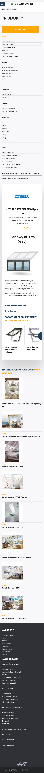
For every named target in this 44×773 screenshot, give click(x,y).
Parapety (6, 103)
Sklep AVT (24, 770)
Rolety (4, 135)
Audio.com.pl (6, 694)
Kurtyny (4, 126)
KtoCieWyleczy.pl (8, 745)
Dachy (4, 641)
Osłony (5, 118)
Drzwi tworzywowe (8, 80)
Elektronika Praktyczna (10, 718)
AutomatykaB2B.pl (8, 715)
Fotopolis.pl (6, 734)
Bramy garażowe (8, 152)
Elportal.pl (5, 721)
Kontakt (4, 654)
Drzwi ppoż (5, 83)
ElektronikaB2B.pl (8, 713)
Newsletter (6, 652)
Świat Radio (6, 724)
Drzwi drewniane (7, 74)
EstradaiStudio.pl (8, 702)
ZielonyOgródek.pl (8, 680)
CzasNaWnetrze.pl (9, 683)
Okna (3, 9)
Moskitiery (5, 132)
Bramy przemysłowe (9, 158)
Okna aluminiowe (8, 41)
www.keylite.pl (22, 228)
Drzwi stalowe (7, 77)
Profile (5, 89)
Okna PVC (5, 50)
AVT (12, 770)
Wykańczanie (7, 649)
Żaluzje (4, 138)
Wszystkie (20, 29)
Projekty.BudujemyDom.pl (11, 672)
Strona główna (7, 635)
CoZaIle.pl (5, 675)
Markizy (4, 129)
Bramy (14, 9)
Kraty (3, 122)
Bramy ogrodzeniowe (9, 155)
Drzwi (8, 9)
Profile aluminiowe (8, 94)
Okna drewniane (7, 44)
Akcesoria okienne (8, 53)
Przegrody (5, 638)
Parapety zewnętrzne (9, 111)
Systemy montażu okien (10, 56)
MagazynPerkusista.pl (10, 699)
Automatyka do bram (9, 167)
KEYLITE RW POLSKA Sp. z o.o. (20, 320)
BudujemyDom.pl (8, 669)
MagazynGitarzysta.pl (10, 696)
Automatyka (6, 141)
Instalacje (5, 646)
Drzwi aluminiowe (8, 68)
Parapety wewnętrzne (9, 108)
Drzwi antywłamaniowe (10, 71)
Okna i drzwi (6, 643)
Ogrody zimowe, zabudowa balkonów (20, 174)
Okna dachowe (9, 47)
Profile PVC (5, 97)
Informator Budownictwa (11, 677)
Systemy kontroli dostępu (11, 164)
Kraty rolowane (7, 161)
